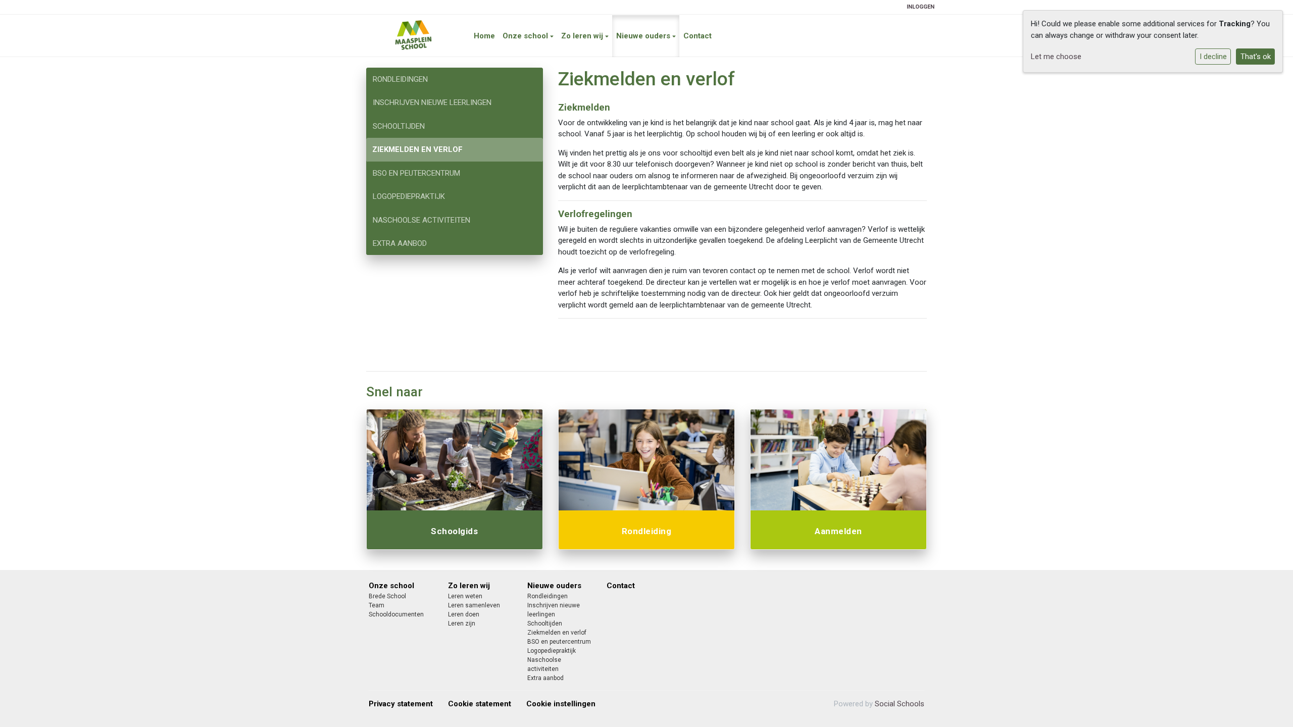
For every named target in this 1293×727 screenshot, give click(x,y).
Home (484, 35)
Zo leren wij (583, 35)
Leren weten (465, 596)
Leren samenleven (474, 605)
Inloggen (920, 7)
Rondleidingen (400, 79)
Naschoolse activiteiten (421, 220)
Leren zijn (461, 623)
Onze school (526, 35)
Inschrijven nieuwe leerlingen (432, 102)
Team (376, 605)
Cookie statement (479, 703)
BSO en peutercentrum (416, 173)
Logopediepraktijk (409, 196)
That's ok (1255, 56)
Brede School (387, 596)
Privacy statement (401, 703)
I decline (1213, 56)
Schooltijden (399, 126)
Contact (697, 35)
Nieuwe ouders (644, 35)
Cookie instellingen (560, 703)
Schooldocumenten (396, 614)
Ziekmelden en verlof (417, 149)
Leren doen (463, 614)
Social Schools (899, 703)
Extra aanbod (400, 243)
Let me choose (1056, 56)
